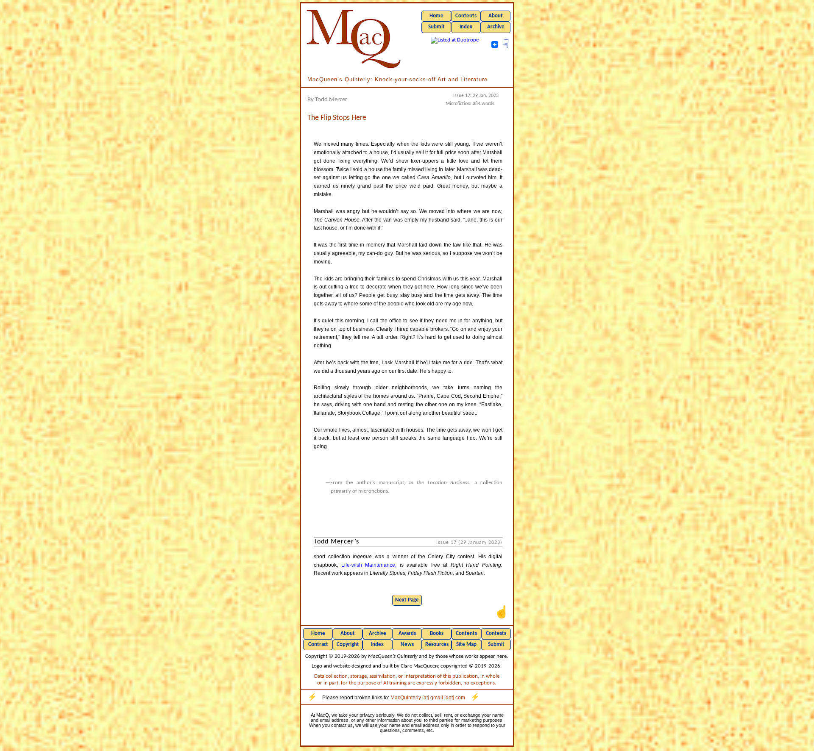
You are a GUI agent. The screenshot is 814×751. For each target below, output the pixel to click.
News (407, 644)
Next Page (407, 600)
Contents (466, 16)
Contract (318, 644)
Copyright (348, 644)
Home (436, 16)
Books (436, 633)
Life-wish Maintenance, (369, 565)
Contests (496, 633)
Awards (407, 633)
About (495, 16)
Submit (436, 27)
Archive (496, 27)
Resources (437, 644)
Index (466, 27)
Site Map (466, 644)
